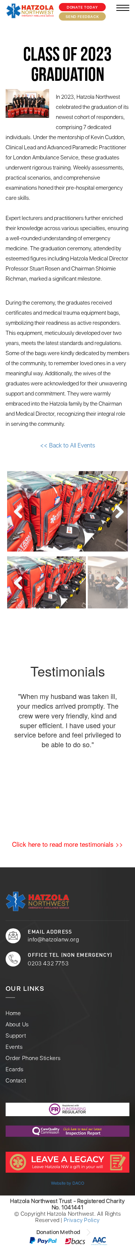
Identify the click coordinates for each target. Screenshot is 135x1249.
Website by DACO (67, 1183)
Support (16, 1036)
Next (116, 512)
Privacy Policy (82, 1220)
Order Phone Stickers (33, 1058)
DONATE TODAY (82, 7)
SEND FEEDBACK (82, 16)
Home (13, 1013)
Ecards (15, 1069)
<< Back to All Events (67, 445)
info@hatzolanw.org (53, 939)
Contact (16, 1081)
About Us (17, 1025)
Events (14, 1047)
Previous (18, 512)
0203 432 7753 (48, 963)
